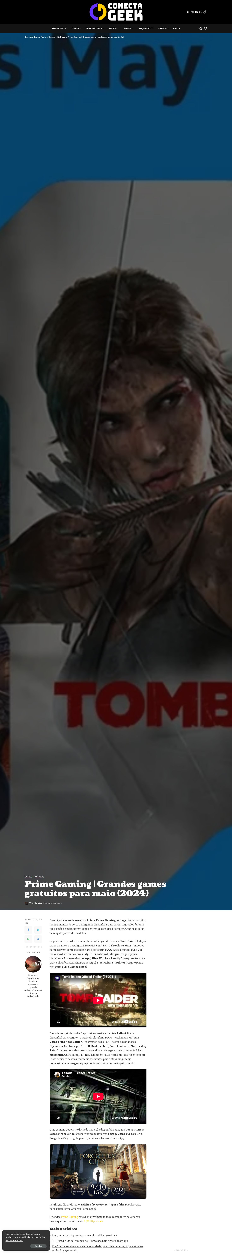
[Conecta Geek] (115, 12)
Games (28, 877)
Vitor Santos (35, 903)
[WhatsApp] (200, 12)
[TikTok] (204, 12)
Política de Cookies (14, 1240)
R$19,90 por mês (93, 1221)
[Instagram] (192, 12)
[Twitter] (188, 12)
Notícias (39, 877)
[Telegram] (38, 939)
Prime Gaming (69, 1216)
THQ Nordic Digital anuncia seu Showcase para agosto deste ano (90, 1240)
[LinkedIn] (196, 12)
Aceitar (38, 1246)
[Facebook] (28, 930)
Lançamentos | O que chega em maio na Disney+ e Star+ (84, 1235)
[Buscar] (206, 28)
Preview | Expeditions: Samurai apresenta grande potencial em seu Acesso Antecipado (33, 986)
